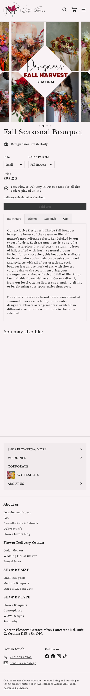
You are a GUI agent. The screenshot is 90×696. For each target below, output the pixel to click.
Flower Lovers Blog (17, 534)
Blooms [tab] (32, 218)
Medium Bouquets (16, 583)
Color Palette (38, 157)
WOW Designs (14, 615)
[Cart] (74, 10)
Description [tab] (14, 218)
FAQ (6, 517)
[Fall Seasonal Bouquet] (30, 383)
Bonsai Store (12, 561)
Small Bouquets (15, 577)
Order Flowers (13, 550)
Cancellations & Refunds (21, 523)
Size (7, 157)
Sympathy (11, 621)
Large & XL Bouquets (18, 588)
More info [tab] (50, 218)
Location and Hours (17, 512)
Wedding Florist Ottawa (20, 555)
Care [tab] (65, 218)
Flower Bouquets (15, 605)
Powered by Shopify (16, 687)
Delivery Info (13, 528)
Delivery (9, 197)
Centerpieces (13, 610)
